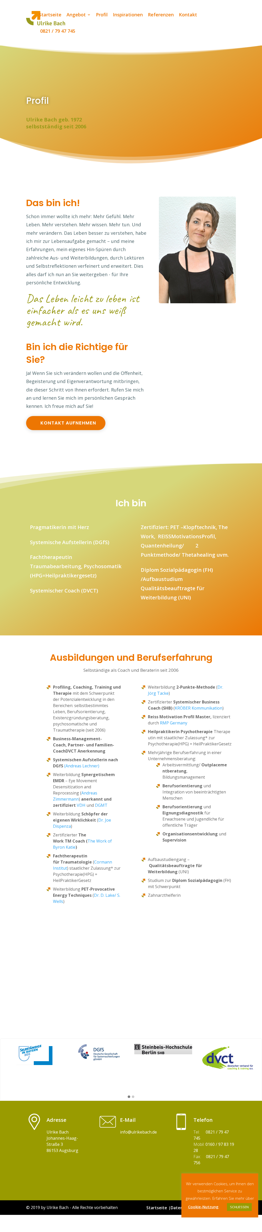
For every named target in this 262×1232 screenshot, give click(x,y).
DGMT (101, 805)
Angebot (76, 15)
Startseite (50, 15)
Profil (102, 15)
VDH (81, 805)
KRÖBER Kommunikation (198, 708)
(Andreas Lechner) (81, 766)
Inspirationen (128, 15)
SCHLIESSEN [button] (239, 1207)
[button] (129, 1097)
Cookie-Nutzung (203, 1206)
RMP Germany (173, 723)
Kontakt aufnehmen (68, 423)
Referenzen (161, 15)
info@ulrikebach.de (138, 1132)
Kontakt (188, 15)
